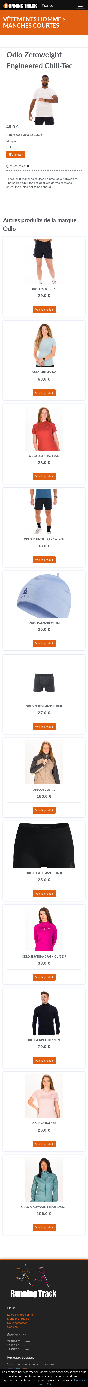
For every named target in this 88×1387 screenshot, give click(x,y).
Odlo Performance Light (44, 706)
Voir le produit (44, 309)
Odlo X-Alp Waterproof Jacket (44, 1207)
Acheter (17, 154)
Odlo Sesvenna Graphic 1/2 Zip (44, 956)
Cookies (12, 1326)
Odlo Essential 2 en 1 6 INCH (44, 539)
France (45, 5)
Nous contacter (17, 1322)
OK (49, 1384)
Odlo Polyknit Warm (44, 623)
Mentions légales (18, 1318)
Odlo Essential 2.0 (44, 289)
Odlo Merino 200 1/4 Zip (44, 1040)
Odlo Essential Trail (44, 456)
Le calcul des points (20, 1314)
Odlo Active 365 (44, 1123)
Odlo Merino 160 (44, 372)
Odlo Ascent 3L (44, 790)
